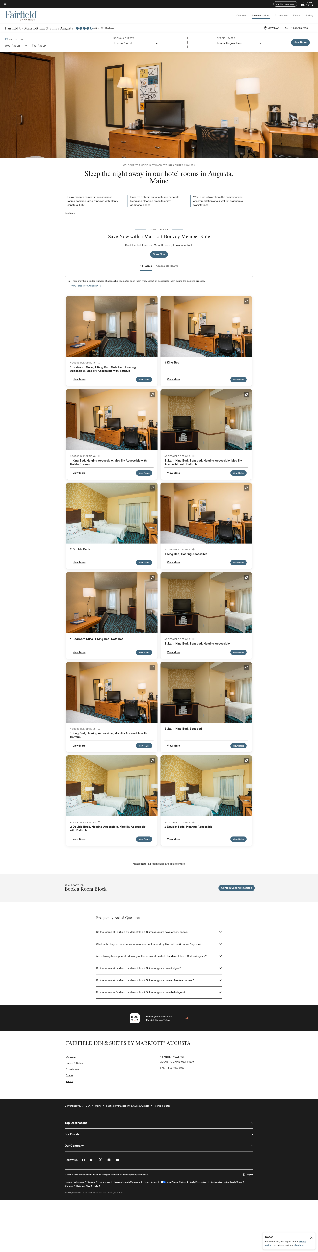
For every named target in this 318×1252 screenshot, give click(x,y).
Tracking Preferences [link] (74, 1182)
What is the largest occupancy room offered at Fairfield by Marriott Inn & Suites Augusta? (148, 944)
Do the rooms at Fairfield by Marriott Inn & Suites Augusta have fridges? (138, 968)
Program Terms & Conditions (127, 1182)
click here (299, 1245)
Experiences (281, 15)
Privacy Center (150, 1182)
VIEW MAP (273, 28)
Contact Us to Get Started (236, 887)
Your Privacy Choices (176, 1182)
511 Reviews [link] (107, 28)
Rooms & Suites (74, 1063)
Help (96, 1186)
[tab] (146, 266)
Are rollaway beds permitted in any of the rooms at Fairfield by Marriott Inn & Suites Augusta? (151, 956)
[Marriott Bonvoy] (305, 4)
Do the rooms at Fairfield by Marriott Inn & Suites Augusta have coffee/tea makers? (145, 980)
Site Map (69, 1186)
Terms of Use (104, 1182)
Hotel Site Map (83, 1186)
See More (70, 213)
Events (296, 15)
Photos (69, 1081)
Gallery (309, 15)
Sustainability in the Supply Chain (226, 1182)
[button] (285, 4)
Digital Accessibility (198, 1182)
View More (79, 379)
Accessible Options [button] (83, 363)
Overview (241, 15)
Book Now (159, 254)
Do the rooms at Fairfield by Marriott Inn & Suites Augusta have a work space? (142, 932)
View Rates (144, 379)
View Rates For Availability (84, 285)
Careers (91, 1182)
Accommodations (261, 15)
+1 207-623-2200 (298, 28)
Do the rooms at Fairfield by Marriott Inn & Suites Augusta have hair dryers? (140, 992)
